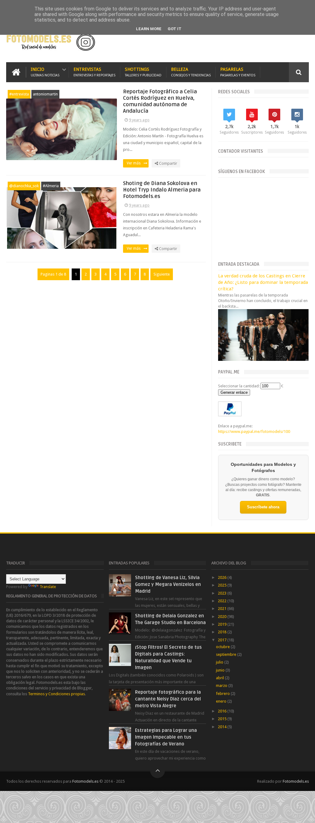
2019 (222, 624)
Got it (174, 28)
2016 (222, 711)
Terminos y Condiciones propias (56, 694)
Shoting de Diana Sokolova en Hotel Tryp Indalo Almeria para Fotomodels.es (162, 190)
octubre (223, 646)
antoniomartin (45, 94)
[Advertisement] (237, 42)
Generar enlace (234, 392)
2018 (222, 632)
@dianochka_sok (24, 186)
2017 (222, 640)
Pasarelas (237, 72)
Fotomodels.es (85, 781)
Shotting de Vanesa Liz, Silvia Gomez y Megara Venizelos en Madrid (168, 584)
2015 (222, 718)
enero (221, 701)
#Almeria (51, 186)
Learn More (148, 28)
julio (220, 662)
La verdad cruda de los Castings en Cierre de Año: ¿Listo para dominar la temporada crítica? (263, 282)
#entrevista (19, 94)
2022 (222, 601)
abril (220, 678)
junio (220, 670)
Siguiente (162, 274)
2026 (222, 577)
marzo (222, 685)
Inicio (45, 72)
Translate (48, 586)
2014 (222, 726)
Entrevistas (94, 72)
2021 (222, 608)
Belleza (191, 72)
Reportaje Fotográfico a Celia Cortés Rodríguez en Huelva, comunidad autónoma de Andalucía (160, 101)
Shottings (143, 72)
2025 (222, 585)
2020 (222, 616)
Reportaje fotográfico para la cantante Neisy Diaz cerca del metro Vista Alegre (168, 698)
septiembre (226, 654)
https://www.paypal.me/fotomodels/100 (254, 431)
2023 (222, 593)
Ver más (134, 163)
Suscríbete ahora (263, 507)
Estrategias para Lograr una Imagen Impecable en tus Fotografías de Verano (166, 737)
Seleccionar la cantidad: (239, 386)
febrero (223, 693)
